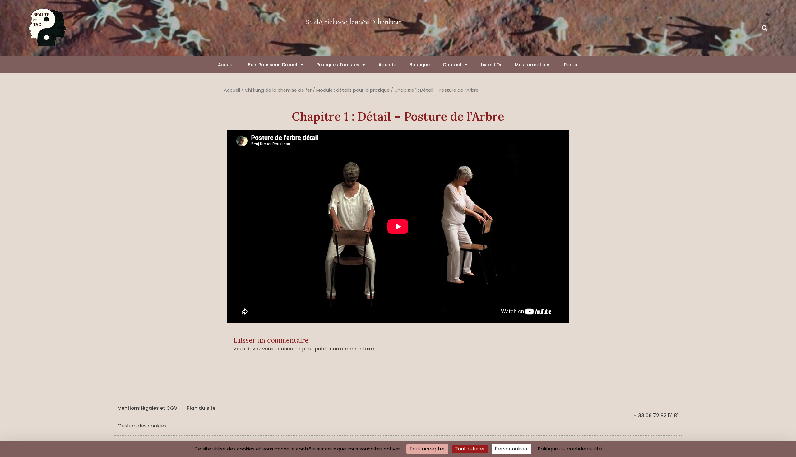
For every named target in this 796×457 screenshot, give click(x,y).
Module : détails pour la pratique (353, 90)
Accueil (226, 65)
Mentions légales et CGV (147, 408)
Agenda (387, 65)
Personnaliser (511, 448)
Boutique (420, 65)
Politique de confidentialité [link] (570, 448)
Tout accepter (427, 448)
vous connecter (281, 348)
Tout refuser (470, 448)
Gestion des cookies (142, 425)
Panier (571, 65)
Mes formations (533, 65)
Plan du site (201, 408)
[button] (765, 28)
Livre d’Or (491, 65)
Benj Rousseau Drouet (273, 65)
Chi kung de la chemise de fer (278, 90)
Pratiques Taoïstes (338, 65)
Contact (452, 65)
